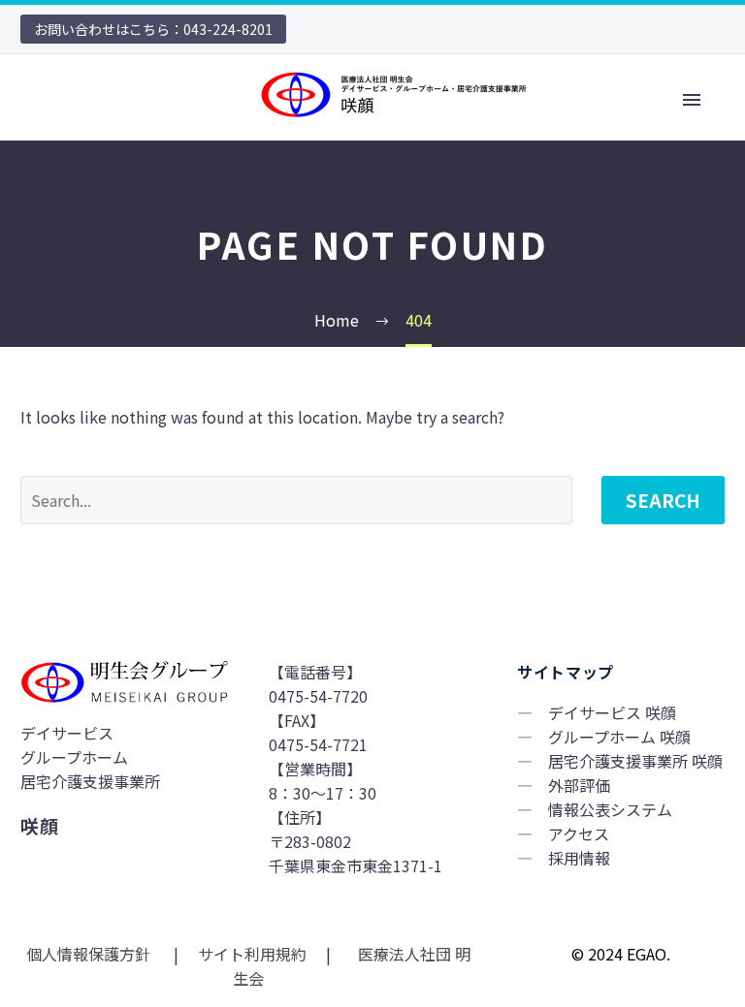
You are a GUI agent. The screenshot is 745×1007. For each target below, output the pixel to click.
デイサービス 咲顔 (612, 712)
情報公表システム (610, 809)
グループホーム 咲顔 (619, 736)
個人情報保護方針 (90, 953)
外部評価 (579, 785)
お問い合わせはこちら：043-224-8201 (153, 29)
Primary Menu (691, 99)
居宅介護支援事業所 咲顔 (635, 760)
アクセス (578, 833)
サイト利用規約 (250, 953)
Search (663, 500)
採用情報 (579, 857)
